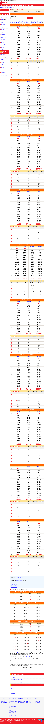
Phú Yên (2, 70)
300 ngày (32, 22)
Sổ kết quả (19, 5)
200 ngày (28, 22)
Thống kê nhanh (12, 714)
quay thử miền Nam (19, 580)
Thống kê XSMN (29, 701)
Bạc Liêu (38, 81)
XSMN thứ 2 (25, 134)
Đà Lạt (39, 191)
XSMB (4, 5)
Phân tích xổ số (29, 698)
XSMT (10, 5)
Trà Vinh (38, 301)
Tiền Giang (18, 191)
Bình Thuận (39, 356)
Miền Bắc (2, 11)
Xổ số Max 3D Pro (14, 587)
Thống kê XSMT (29, 702)
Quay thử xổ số (21, 698)
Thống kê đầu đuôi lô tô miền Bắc (16, 679)
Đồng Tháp (28, 136)
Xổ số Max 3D (13, 585)
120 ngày (23, 22)
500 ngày (40, 22)
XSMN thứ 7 (25, 244)
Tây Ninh (18, 356)
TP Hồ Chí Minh (3, 37)
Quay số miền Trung (21, 702)
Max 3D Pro (13, 693)
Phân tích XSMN (18, 578)
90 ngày (15, 22)
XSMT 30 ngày (27, 11)
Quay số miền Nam (21, 701)
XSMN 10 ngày (17, 21)
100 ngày (19, 22)
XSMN (7, 5)
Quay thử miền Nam (19, 9)
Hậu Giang (40, 246)
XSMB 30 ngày (15, 11)
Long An (24, 246)
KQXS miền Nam (4, 701)
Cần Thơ (28, 26)
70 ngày (41, 21)
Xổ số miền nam (5, 14)
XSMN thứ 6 (25, 299)
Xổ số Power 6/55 (14, 584)
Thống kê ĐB (30, 5)
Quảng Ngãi (3, 72)
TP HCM (18, 136)
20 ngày (22, 21)
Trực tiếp (14, 5)
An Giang (28, 356)
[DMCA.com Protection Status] (40, 719)
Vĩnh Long (18, 301)
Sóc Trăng (39, 26)
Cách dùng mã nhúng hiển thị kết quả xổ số (18, 682)
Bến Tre (18, 81)
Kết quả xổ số (3, 698)
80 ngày (11, 22)
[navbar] (1, 5)
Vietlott (25, 5)
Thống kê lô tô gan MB (14, 677)
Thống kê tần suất (12, 711)
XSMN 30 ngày (38, 11)
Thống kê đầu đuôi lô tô (13, 712)
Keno (11, 695)
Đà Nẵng (2, 59)
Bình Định (2, 54)
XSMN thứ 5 (25, 354)
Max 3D (12, 691)
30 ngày (26, 21)
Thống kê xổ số (12, 698)
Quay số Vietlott (20, 703)
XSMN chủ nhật (25, 189)
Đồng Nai (18, 26)
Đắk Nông (2, 62)
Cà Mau (39, 136)
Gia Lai (2, 64)
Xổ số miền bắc (5, 10)
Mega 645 (12, 688)
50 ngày (33, 21)
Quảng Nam (3, 74)
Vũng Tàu (28, 81)
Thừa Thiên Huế (3, 75)
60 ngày (37, 21)
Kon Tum (2, 67)
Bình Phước (32, 246)
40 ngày (29, 21)
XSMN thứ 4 (25, 24)
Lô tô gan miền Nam (19, 577)
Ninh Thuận (3, 69)
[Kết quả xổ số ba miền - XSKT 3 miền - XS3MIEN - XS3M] (3, 2)
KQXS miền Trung (4, 702)
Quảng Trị (2, 57)
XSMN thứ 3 (25, 79)
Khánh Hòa (3, 65)
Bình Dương (29, 301)
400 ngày (36, 22)
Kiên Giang (28, 191)
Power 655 (12, 690)
